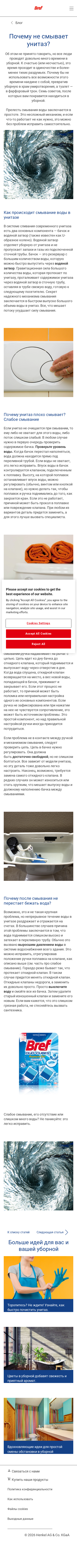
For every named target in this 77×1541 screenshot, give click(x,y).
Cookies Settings (38, 623)
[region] (38, 616)
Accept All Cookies (38, 633)
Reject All (38, 644)
